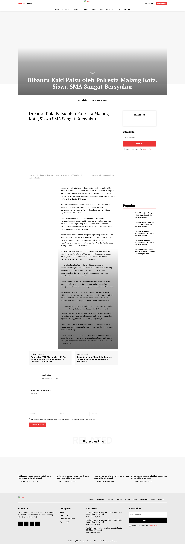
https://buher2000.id (49, 378)
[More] (149, 120)
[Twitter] (134, 120)
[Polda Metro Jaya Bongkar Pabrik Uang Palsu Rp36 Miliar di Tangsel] (128, 215)
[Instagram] (26, 524)
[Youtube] (37, 524)
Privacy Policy (147, 149)
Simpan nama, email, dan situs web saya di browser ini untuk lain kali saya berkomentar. (63, 419)
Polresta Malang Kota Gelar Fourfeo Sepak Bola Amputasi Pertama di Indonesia (94, 359)
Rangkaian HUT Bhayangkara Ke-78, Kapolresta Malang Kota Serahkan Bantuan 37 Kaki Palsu (48, 359)
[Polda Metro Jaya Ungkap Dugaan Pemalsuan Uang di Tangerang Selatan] (128, 251)
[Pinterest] (139, 120)
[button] (31, 3)
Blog (92, 73)
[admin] (34, 377)
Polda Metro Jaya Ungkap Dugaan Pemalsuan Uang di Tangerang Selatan (145, 251)
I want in (138, 144)
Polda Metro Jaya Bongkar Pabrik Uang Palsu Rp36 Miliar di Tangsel (144, 215)
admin (84, 100)
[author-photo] (19, 481)
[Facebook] (130, 120)
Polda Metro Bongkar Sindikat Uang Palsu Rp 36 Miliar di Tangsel (144, 233)
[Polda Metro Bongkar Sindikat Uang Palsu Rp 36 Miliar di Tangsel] (128, 233)
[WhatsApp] (144, 120)
